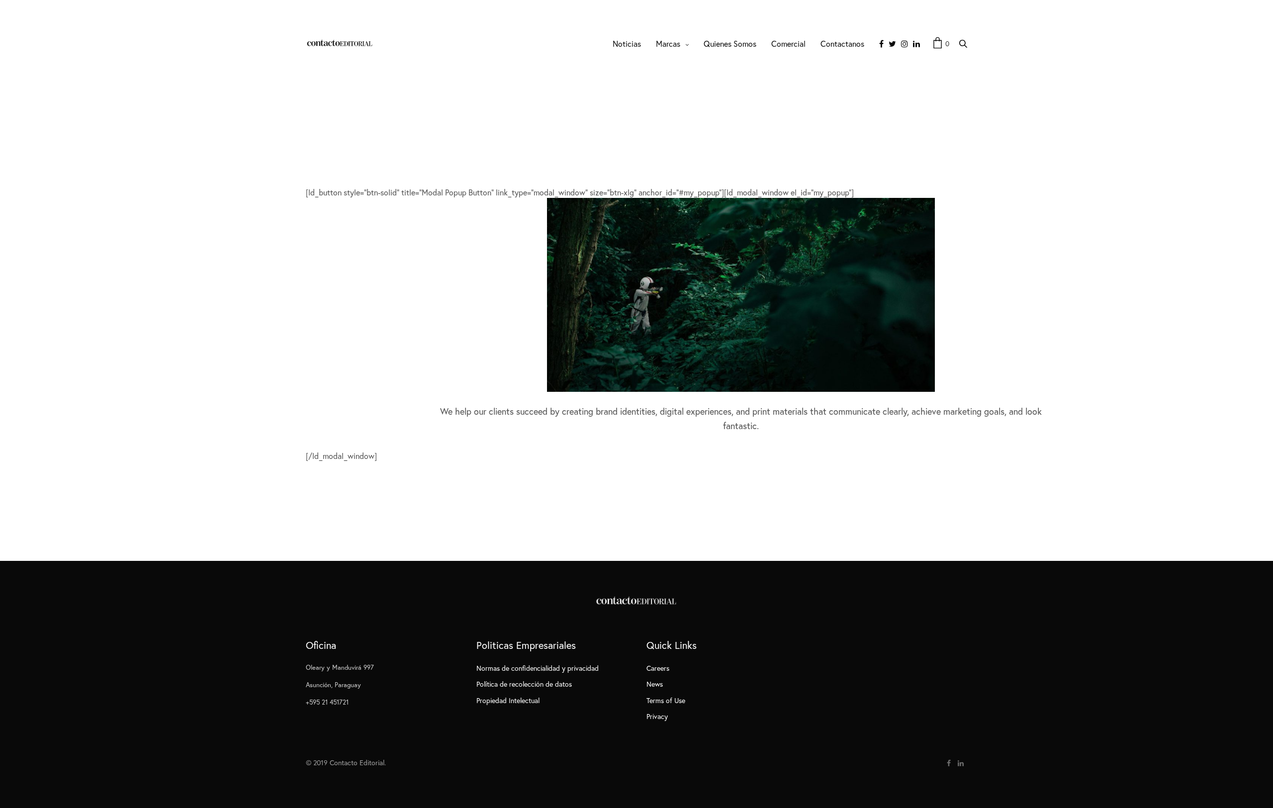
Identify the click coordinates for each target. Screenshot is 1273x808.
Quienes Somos (730, 43)
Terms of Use (665, 700)
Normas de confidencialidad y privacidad (537, 668)
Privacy (657, 716)
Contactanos (842, 43)
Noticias (627, 43)
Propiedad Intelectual (508, 700)
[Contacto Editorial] (340, 43)
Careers (657, 668)
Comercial (788, 43)
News (654, 684)
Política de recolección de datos (524, 684)
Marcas (668, 43)
